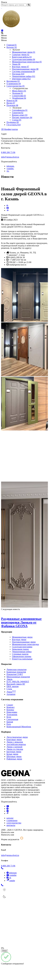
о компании (12, 820)
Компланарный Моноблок (19, 726)
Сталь (9, 689)
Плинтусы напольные (22, 659)
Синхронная (12, 719)
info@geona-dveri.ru (10, 157)
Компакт (11, 707)
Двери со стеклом (15, 749)
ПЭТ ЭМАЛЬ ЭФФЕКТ (18, 681)
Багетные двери (14, 751)
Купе (9, 717)
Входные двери (19, 639)
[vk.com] (7, 808)
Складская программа (22, 647)
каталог (10, 818)
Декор (11, 692)
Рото (9, 724)
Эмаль (9, 679)
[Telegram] (8, 811)
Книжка (10, 710)
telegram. (10, 166)
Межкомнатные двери (22, 637)
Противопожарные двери (24, 642)
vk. (8, 171)
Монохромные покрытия (18, 677)
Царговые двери (14, 739)
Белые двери (12, 754)
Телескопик (12, 714)
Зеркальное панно (20, 649)
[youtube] (8, 806)
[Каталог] (2, 30)
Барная (10, 722)
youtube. (10, 168)
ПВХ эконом (13, 686)
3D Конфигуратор (9, 129)
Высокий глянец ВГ (16, 684)
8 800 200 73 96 (8, 152)
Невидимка (12, 712)
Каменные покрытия (16, 672)
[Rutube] (7, 813)
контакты (11, 825)
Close (4, 951)
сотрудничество (14, 823)
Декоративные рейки (22, 651)
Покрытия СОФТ (15, 674)
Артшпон (11, 694)
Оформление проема (21, 656)
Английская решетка (16, 744)
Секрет (10, 705)
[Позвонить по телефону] (2, 868)
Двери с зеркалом (15, 742)
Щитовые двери (14, 756)
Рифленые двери (14, 759)
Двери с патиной (14, 747)
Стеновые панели (20, 654)
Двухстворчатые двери (17, 737)
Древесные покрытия (16, 669)
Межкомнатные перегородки (25, 644)
